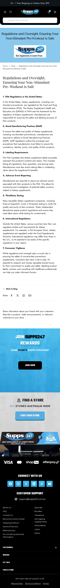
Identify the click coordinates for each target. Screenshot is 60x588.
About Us (7, 507)
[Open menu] (5, 12)
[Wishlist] (10, 12)
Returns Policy (17, 583)
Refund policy (9, 530)
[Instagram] (18, 484)
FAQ (5, 511)
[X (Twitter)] (26, 484)
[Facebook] (10, 484)
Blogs (13, 66)
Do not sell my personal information (13, 535)
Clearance (39, 515)
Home (5, 66)
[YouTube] (49, 484)
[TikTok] (42, 484)
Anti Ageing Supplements (40, 520)
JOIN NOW (30, 365)
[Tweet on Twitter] (18, 295)
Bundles (38, 511)
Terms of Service (10, 526)
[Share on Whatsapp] (24, 295)
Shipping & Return (11, 523)
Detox (37, 533)
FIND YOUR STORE (30, 416)
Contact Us (8, 515)
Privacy (46, 583)
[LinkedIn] (34, 484)
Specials (38, 507)
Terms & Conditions (33, 583)
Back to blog (11, 288)
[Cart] (55, 12)
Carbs (37, 529)
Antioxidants (40, 525)
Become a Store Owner (14, 519)
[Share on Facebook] (11, 295)
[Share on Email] (30, 295)
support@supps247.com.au (32, 499)
